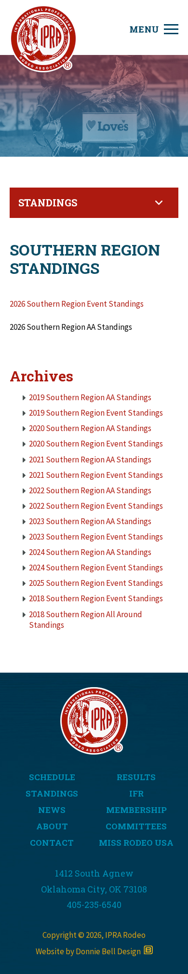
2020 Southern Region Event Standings (96, 443)
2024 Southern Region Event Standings (96, 567)
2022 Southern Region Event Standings (96, 506)
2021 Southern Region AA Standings (90, 459)
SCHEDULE (52, 777)
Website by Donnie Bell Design (90, 951)
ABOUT (52, 826)
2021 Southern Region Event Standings (96, 475)
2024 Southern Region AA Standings (90, 552)
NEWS (52, 809)
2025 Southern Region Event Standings (96, 583)
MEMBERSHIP (136, 809)
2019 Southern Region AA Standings (90, 397)
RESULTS (136, 777)
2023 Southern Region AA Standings (90, 521)
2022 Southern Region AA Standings (90, 490)
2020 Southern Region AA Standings (90, 428)
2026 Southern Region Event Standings (77, 303)
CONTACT (52, 842)
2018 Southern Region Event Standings (96, 598)
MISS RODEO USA (136, 842)
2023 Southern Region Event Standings (96, 536)
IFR (136, 793)
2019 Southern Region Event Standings (96, 412)
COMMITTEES (136, 826)
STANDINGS (52, 793)
